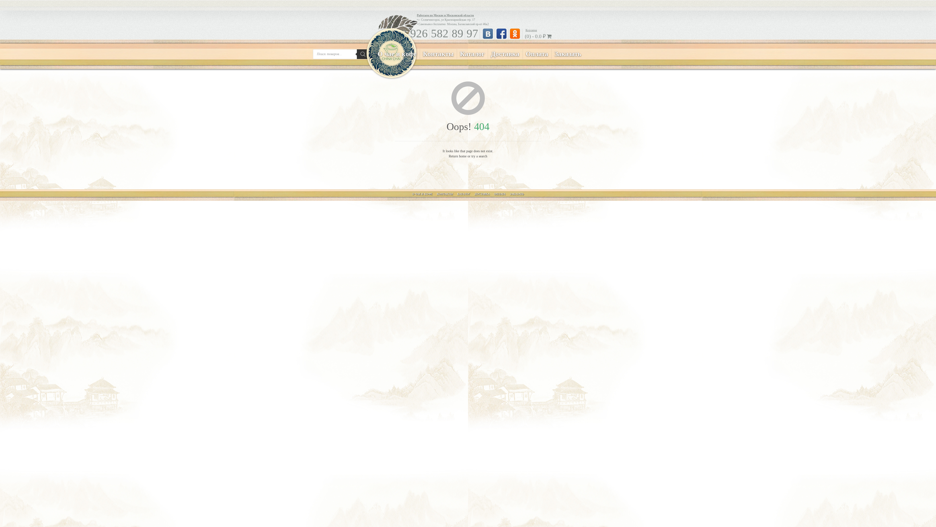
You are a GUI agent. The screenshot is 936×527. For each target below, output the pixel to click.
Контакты (438, 54)
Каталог (472, 54)
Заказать (568, 54)
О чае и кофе (397, 54)
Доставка (505, 54)
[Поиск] (363, 54)
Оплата (537, 54)
